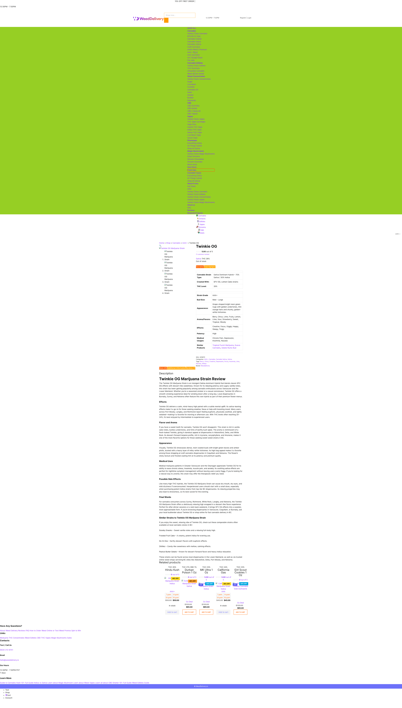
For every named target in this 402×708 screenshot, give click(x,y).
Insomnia (232, 361)
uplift (223, 406)
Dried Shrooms (193, 156)
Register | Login (245, 18)
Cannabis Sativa (194, 44)
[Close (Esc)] (17, 704)
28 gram (169, 597)
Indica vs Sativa (40, 683)
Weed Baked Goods (195, 74)
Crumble (191, 87)
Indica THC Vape (194, 130)
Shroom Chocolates (195, 159)
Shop (168, 243)
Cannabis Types (194, 173)
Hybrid (217, 383)
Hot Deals (191, 186)
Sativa (230, 359)
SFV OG (217, 282)
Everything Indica (194, 143)
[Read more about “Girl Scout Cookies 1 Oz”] (240, 612)
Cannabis (176, 243)
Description (200, 267)
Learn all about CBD (103, 683)
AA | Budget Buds (194, 58)
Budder (190, 98)
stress (180, 468)
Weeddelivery (205, 366)
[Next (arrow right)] (7, 707)
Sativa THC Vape (194, 132)
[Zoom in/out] (2, 704)
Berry (202, 361)
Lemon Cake (226, 282)
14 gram (176, 594)
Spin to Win (76, 631)
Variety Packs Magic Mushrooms (201, 154)
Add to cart (172, 612)
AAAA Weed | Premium (197, 50)
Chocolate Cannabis (195, 71)
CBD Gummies (193, 106)
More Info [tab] (163, 368)
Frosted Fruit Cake (167, 536)
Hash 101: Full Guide (24, 683)
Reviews (191, 210)
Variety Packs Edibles (196, 66)
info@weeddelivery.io (142, 1)
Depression (220, 361)
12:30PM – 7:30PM (212, 18)
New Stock (192, 167)
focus (204, 409)
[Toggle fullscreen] (7, 704)
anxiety (211, 468)
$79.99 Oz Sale (194, 36)
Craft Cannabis (193, 47)
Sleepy (204, 363)
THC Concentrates (16, 638)
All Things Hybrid (194, 146)
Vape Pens (191, 124)
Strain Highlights (210, 267)
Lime (237, 361)
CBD (39, 638)
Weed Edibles (30, 638)
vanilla (232, 386)
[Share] (12, 704)
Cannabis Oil (192, 90)
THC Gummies (193, 68)
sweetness (188, 386)
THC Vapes (46, 638)
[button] (160, 246)
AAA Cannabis (193, 55)
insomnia (188, 468)
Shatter (190, 95)
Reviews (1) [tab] (190, 368)
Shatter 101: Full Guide (122, 683)
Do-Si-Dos (163, 541)
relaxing (208, 386)
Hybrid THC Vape (194, 127)
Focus (226, 361)
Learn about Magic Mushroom (60, 683)
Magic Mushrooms (59, 638)
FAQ (189, 208)
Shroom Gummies (194, 162)
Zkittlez (162, 546)
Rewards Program (195, 213)
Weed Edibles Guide (140, 683)
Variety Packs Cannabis (197, 33)
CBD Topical (192, 114)
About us (191, 205)
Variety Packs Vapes (196, 119)
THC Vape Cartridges (196, 122)
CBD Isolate (192, 108)
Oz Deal (189, 602)
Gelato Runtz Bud (229, 348)
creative (197, 409)
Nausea (198, 363)
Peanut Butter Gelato (168, 552)
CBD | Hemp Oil (193, 111)
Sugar (189, 82)
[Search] (166, 20)
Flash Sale (192, 170)
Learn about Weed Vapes (84, 683)
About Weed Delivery (9, 631)
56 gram (176, 597)
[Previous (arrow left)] (2, 707)
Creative (212, 361)
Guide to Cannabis (8, 683)
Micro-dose (192, 164)
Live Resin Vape (194, 135)
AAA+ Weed (192, 52)
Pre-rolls (191, 60)
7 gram (168, 594)
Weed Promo (192, 184)
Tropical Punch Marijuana (223, 345)
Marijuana (4, 638)
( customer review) (202, 254)
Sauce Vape (192, 138)
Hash (189, 92)
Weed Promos (65, 631)
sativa (227, 468)
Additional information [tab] (176, 368)
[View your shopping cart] (174, 24)
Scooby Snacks (165, 530)
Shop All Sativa (193, 148)
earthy (200, 430)
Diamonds (191, 100)
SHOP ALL (191, 28)
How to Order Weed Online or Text (44, 631)
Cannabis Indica (194, 42)
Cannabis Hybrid (194, 39)
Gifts (189, 189)
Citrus (207, 361)
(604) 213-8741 (6, 650)
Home (161, 243)
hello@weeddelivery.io (9, 660)
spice (210, 430)
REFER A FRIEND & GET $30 (208, 1)
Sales (69, 638)
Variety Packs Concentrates (199, 79)
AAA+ (184, 243)
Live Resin (191, 84)
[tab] (200, 266)
